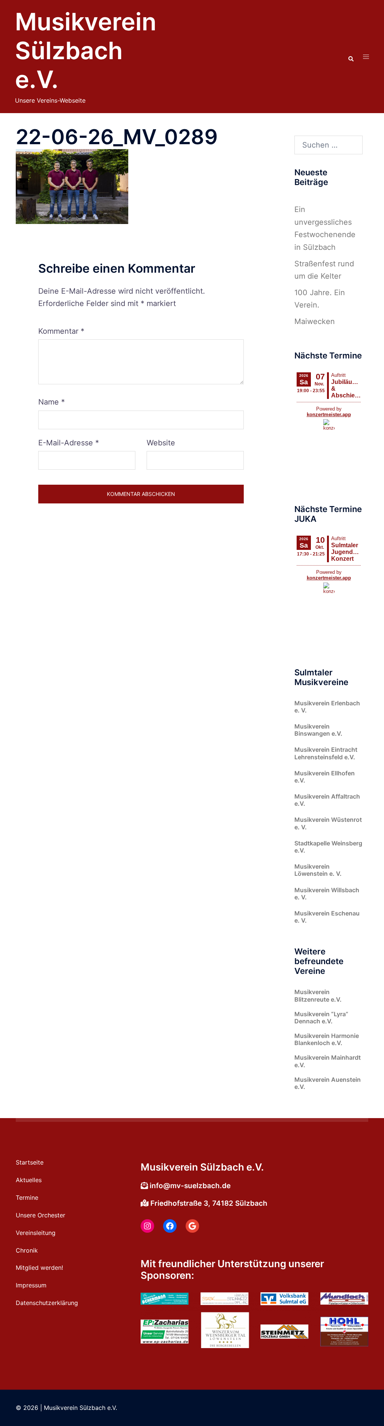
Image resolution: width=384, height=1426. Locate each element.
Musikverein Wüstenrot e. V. (328, 823)
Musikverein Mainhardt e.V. (327, 1061)
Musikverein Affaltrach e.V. (327, 800)
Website (161, 442)
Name (51, 401)
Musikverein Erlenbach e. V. (327, 706)
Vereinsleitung (36, 1232)
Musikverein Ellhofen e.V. (324, 776)
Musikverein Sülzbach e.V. (85, 50)
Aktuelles (29, 1180)
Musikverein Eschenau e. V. (327, 916)
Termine (27, 1197)
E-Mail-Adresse (68, 442)
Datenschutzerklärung (47, 1303)
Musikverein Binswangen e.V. (318, 730)
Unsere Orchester (40, 1215)
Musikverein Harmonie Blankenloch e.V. (326, 1039)
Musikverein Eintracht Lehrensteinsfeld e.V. (325, 753)
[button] (351, 56)
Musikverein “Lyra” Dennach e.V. (321, 1017)
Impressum (31, 1285)
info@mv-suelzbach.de (190, 1185)
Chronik (27, 1250)
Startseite (30, 1162)
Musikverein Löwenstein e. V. (318, 870)
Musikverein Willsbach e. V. (326, 893)
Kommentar (61, 331)
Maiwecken (314, 321)
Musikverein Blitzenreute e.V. (318, 995)
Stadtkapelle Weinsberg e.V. (328, 846)
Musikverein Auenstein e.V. (327, 1083)
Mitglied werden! (39, 1267)
